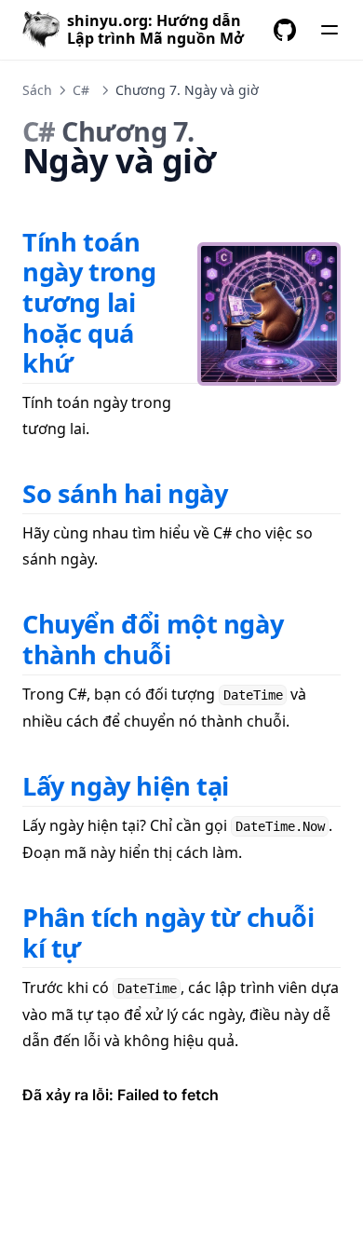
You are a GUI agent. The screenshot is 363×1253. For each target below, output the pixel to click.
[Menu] (329, 29)
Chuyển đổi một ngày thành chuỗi (152, 639)
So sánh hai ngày (124, 493)
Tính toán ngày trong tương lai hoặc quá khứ (89, 303)
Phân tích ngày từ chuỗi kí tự (168, 932)
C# (81, 90)
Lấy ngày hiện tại (125, 786)
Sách (37, 90)
